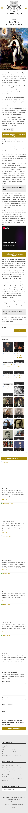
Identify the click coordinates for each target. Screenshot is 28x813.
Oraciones (5, 753)
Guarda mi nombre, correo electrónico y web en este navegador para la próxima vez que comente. (13, 722)
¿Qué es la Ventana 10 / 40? (10, 765)
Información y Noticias (8, 748)
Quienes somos (14, 802)
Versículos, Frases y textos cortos (11, 755)
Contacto (14, 807)
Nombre (5, 698)
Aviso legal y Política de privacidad (14, 804)
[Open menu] (2, 8)
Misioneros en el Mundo (8, 750)
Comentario (6, 681)
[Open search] (26, 8)
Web (3, 711)
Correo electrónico (8, 704)
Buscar (4, 327)
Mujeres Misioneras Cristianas (10, 752)
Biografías (14, 19)
